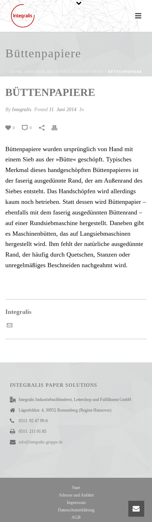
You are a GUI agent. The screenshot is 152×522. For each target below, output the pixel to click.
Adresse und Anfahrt (76, 495)
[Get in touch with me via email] (9, 325)
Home (16, 72)
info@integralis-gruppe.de (41, 442)
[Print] (58, 127)
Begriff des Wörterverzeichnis (65, 72)
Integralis (21, 109)
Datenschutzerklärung (76, 509)
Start (76, 487)
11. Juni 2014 (62, 109)
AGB (76, 517)
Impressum (76, 502)
